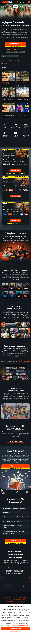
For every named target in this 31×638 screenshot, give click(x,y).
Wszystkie (3, 6)
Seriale (15, 6)
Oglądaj (3, 29)
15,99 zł (8, 39)
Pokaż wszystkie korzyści (15, 441)
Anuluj (4, 67)
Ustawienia (15, 635)
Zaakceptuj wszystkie (15, 628)
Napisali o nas (22, 597)
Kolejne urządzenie (24, 361)
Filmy (10, 6)
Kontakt (23, 601)
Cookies (17, 601)
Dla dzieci (22, 6)
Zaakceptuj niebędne (15, 632)
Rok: (5, 63)
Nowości (15, 597)
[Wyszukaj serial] (17, 56)
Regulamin (8, 599)
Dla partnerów (10, 601)
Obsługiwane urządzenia (19, 599)
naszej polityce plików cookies (21, 625)
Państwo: (15, 61)
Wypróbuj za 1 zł (15, 466)
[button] (1, 578)
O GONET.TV (8, 597)
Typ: (4, 61)
